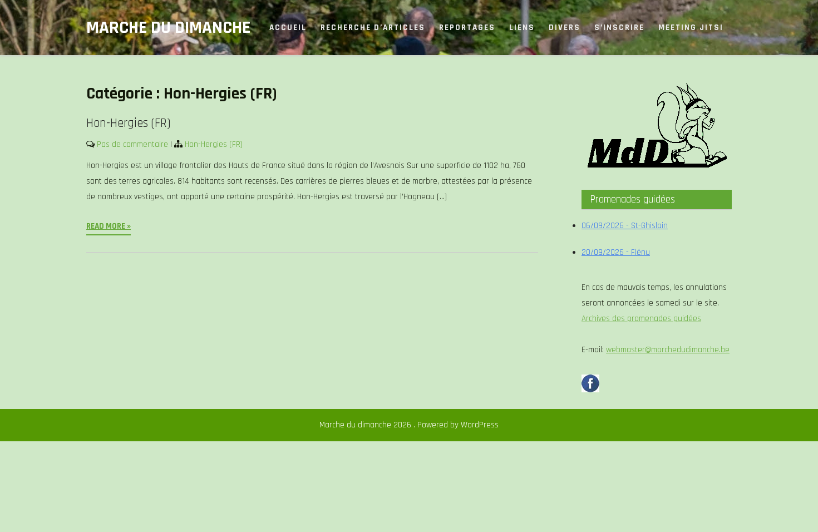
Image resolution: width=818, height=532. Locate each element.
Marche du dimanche (168, 27)
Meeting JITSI (690, 27)
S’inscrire (619, 27)
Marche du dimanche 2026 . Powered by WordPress (409, 425)
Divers (564, 27)
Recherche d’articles (373, 27)
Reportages (467, 27)
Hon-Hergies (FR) (128, 123)
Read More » (108, 226)
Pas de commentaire (132, 144)
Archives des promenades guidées (641, 318)
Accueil (288, 27)
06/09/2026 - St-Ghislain (625, 225)
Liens (522, 27)
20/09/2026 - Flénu (616, 252)
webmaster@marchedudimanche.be (668, 349)
